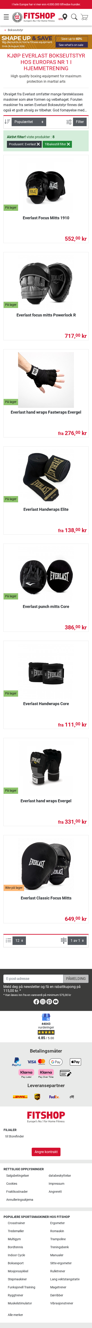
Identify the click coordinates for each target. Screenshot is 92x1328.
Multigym (14, 1239)
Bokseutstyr (15, 30)
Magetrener (58, 1287)
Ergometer (57, 1223)
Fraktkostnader (17, 1192)
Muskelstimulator (20, 1303)
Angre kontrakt (46, 1152)
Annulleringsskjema (19, 1200)
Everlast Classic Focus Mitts (46, 898)
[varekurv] (85, 17)
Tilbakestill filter (56, 144)
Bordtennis (15, 1247)
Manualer (56, 1255)
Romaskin (57, 1231)
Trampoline (58, 1239)
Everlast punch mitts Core (46, 606)
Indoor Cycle (16, 1255)
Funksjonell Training (21, 1287)
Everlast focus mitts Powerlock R (46, 315)
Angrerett (55, 1192)
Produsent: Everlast (23, 144)
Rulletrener (57, 1271)
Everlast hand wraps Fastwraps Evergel (46, 412)
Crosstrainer (16, 1223)
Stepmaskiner (17, 1279)
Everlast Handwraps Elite (46, 509)
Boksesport (16, 1263)
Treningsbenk (59, 1247)
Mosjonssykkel (18, 1271)
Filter (80, 122)
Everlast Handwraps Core (46, 703)
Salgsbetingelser (17, 1176)
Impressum (56, 1184)
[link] (36, 1002)
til (14, 1136)
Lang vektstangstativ (65, 1279)
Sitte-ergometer (61, 1263)
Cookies (11, 1184)
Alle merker (15, 1315)
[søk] (74, 17)
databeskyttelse (60, 1176)
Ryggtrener (15, 1295)
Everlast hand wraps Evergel (46, 800)
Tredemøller (16, 1231)
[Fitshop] (34, 17)
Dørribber (56, 1295)
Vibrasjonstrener (61, 1303)
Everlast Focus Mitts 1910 (46, 218)
